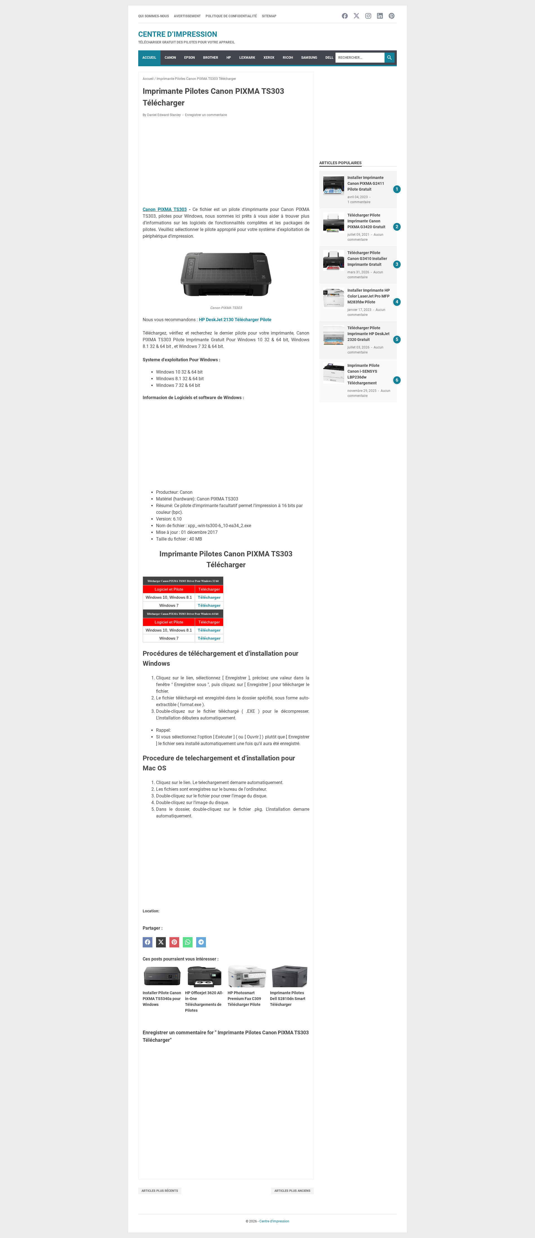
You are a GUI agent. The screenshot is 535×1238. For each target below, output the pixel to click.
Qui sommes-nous (153, 16)
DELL (329, 58)
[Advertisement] (226, 163)
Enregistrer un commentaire (206, 115)
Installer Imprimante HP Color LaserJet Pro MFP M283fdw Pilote (368, 296)
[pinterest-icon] (391, 16)
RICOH (288, 58)
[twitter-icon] (356, 16)
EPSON (189, 58)
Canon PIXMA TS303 (165, 209)
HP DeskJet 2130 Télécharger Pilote (235, 319)
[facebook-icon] (345, 16)
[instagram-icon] (368, 16)
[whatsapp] (188, 942)
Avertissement (187, 16)
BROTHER (210, 58)
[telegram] (201, 942)
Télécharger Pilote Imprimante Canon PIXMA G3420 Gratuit (366, 221)
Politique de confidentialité (231, 16)
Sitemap (269, 16)
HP (229, 58)
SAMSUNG (309, 58)
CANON (170, 58)
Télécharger (209, 597)
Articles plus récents (160, 1191)
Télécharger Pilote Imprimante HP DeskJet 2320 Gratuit (368, 334)
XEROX (269, 58)
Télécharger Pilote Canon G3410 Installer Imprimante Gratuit (367, 258)
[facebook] (147, 942)
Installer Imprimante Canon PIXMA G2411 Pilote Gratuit (365, 183)
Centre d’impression (177, 34)
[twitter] (161, 942)
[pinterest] (174, 942)
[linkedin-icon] (380, 16)
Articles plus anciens (292, 1191)
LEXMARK (247, 58)
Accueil (149, 58)
